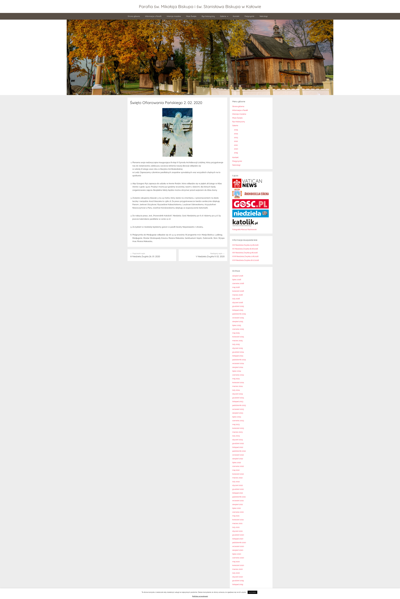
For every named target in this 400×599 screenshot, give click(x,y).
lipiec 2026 (236, 279)
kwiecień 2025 (238, 337)
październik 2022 (239, 451)
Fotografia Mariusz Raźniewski (244, 229)
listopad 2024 (237, 356)
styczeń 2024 (237, 394)
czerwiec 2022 (238, 466)
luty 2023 (236, 436)
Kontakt (236, 16)
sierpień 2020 (237, 550)
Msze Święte (191, 16)
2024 (236, 134)
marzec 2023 (237, 432)
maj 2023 (236, 424)
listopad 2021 (237, 493)
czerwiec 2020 (238, 558)
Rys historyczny (208, 16)
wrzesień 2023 (238, 409)
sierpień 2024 (237, 367)
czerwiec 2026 (238, 283)
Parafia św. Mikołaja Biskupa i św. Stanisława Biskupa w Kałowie (200, 6)
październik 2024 (239, 360)
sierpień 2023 (237, 413)
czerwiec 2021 (238, 512)
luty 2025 (236, 344)
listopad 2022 (237, 447)
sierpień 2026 (237, 276)
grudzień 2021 (238, 489)
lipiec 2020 (236, 554)
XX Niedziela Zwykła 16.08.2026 (245, 249)
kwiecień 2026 (238, 291)
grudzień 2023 (238, 398)
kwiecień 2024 (238, 382)
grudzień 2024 (238, 352)
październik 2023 (239, 405)
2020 (236, 149)
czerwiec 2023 (238, 420)
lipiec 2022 (236, 462)
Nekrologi (264, 16)
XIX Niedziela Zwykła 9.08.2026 (245, 253)
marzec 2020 (237, 569)
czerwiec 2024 (238, 375)
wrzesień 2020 (238, 546)
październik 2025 (239, 314)
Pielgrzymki (249, 16)
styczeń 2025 (237, 348)
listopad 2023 (237, 401)
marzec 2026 (237, 295)
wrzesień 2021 (238, 500)
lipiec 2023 (236, 417)
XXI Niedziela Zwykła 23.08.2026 (245, 245)
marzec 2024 (237, 386)
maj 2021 (235, 516)
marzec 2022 (237, 478)
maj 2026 (236, 287)
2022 (236, 141)
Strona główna (134, 16)
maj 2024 (236, 379)
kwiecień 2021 (238, 520)
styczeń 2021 (237, 531)
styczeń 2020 (237, 577)
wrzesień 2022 (238, 455)
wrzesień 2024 (238, 363)
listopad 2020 (237, 539)
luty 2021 (235, 527)
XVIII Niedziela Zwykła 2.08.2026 (245, 256)
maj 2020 (236, 562)
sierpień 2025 (237, 321)
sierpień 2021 (237, 504)
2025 (236, 130)
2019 (236, 153)
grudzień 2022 (238, 443)
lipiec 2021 (236, 508)
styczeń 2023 (237, 440)
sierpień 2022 (237, 459)
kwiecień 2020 (238, 565)
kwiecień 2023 (238, 428)
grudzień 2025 (238, 306)
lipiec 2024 (236, 371)
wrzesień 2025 (238, 318)
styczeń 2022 (237, 485)
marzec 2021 (237, 523)
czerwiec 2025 (238, 329)
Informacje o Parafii (153, 16)
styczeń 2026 (237, 302)
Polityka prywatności (200, 596)
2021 (236, 145)
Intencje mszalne (174, 16)
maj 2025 (236, 333)
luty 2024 (236, 390)
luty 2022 (236, 482)
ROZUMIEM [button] (252, 592)
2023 (236, 137)
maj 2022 (236, 470)
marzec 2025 (237, 340)
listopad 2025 (237, 310)
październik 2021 (239, 497)
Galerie (223, 16)
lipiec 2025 (236, 325)
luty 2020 (236, 573)
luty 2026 (236, 299)
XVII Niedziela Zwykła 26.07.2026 (245, 260)
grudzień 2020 (238, 535)
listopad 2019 (237, 584)
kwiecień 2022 (238, 474)
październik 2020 (239, 542)
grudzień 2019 (238, 580)
